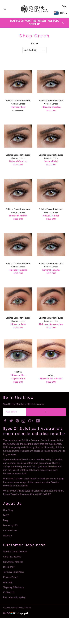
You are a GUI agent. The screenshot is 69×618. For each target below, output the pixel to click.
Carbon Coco (10, 530)
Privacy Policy (10, 577)
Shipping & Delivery (13, 587)
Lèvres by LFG (10, 525)
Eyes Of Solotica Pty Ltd (21, 608)
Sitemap (7, 536)
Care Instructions (12, 557)
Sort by (34, 44)
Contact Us (8, 592)
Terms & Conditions (13, 572)
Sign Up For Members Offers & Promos (23, 404)
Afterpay (7, 582)
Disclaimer (8, 567)
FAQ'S (6, 515)
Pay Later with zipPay (14, 597)
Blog (5, 520)
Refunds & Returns (13, 562)
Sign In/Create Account (15, 551)
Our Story (8, 510)
